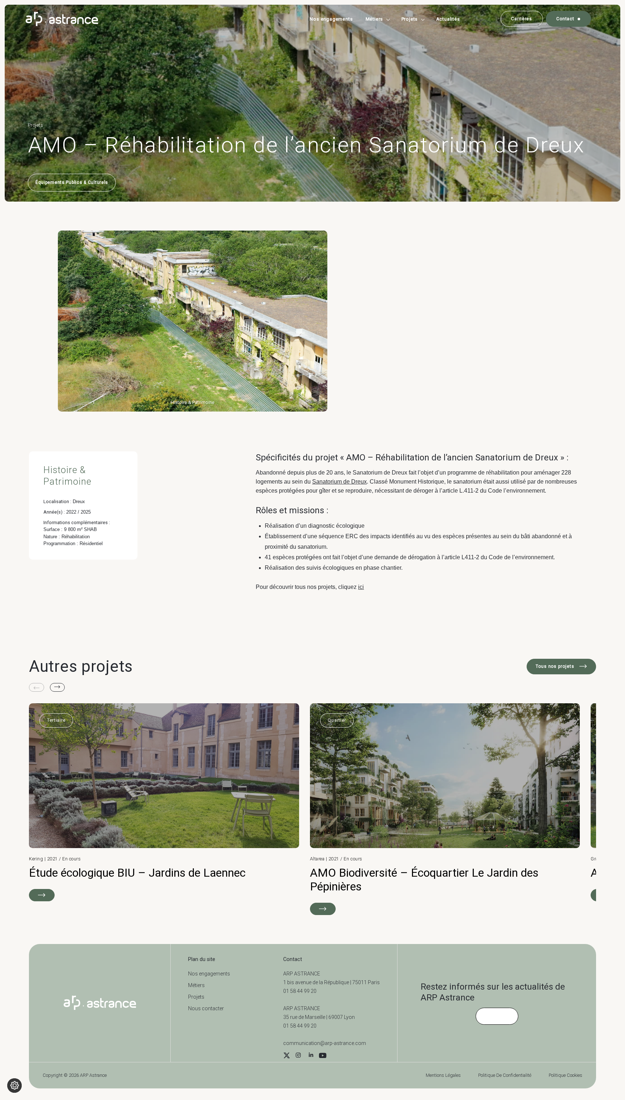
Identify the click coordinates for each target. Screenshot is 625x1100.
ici (361, 587)
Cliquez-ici (497, 1016)
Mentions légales (443, 1075)
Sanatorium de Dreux (339, 482)
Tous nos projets (556, 666)
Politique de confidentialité (504, 1075)
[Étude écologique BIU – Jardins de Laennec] (164, 802)
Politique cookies (565, 1075)
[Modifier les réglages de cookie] (14, 1085)
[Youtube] (323, 1056)
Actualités (448, 19)
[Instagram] (298, 1056)
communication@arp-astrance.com (324, 1043)
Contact (565, 18)
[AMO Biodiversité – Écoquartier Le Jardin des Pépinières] (445, 809)
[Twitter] (286, 1056)
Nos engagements (331, 19)
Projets (409, 19)
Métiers (374, 19)
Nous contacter (206, 1008)
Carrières (521, 18)
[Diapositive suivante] (57, 687)
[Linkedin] (311, 1056)
